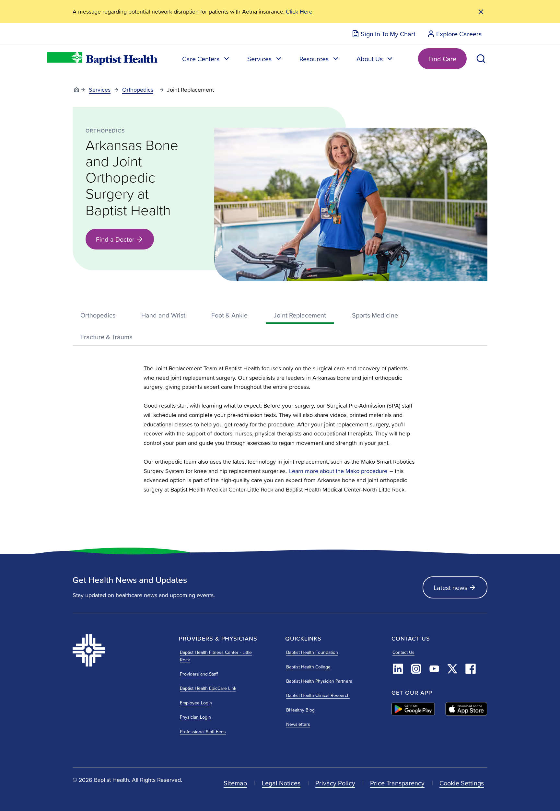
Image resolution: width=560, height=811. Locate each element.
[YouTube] (434, 668)
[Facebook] (470, 668)
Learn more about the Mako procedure (338, 471)
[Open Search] (480, 58)
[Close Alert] (480, 11)
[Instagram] (416, 668)
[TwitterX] (452, 668)
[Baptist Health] (121, 650)
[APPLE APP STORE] (466, 709)
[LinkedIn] (397, 668)
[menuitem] (383, 33)
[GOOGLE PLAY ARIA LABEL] (413, 709)
